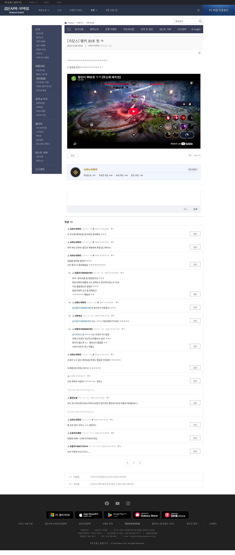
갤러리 (38, 124)
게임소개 (42, 10)
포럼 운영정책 (85, 523)
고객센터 (213, 523)
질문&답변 (40, 103)
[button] (127, 462)
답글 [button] (195, 233)
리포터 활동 (41, 111)
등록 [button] (195, 209)
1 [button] (113, 229)
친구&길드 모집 (42, 82)
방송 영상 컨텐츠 (43, 143)
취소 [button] (186, 209)
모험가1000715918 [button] (79, 446)
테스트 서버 (41, 152)
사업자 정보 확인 (151, 533)
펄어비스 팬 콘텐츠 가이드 (163, 523)
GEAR (59, 2)
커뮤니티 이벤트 (42, 57)
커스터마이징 (41, 127)
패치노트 (39, 37)
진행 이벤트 (41, 41)
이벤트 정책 (108, 523)
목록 (73, 155)
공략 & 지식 (41, 99)
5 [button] (191, 155)
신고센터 (40, 169)
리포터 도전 (41, 115)
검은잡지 (39, 139)
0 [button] (113, 242)
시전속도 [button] (78, 315)
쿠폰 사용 (110, 10)
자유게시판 (40, 70)
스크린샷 (39, 131)
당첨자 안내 (41, 49)
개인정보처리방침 (132, 523)
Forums (71, 23)
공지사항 (39, 33)
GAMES (32, 2)
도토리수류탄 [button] (75, 433)
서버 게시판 (41, 78)
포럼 (93, 10)
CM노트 (39, 53)
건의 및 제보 (41, 90)
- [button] (70, 376)
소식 (59, 10)
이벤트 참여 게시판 (43, 86)
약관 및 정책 (191, 523)
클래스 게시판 (41, 74)
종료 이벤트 (41, 45)
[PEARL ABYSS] (13, 2)
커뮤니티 (40, 66)
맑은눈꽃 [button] (73, 397)
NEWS (46, 2)
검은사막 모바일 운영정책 (56, 523)
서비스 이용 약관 (25, 523)
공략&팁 (39, 107)
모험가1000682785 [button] (83, 272)
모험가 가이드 (76, 10)
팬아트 (38, 135)
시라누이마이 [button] (75, 228)
